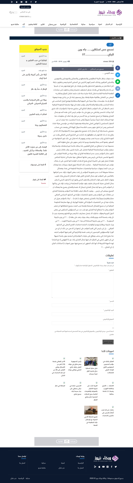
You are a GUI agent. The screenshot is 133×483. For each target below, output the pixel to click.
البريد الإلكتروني (108, 310)
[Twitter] (117, 74)
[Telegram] (117, 88)
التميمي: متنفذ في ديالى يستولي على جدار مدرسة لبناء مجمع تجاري (75, 389)
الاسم (111, 301)
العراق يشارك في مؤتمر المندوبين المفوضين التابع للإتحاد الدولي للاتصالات (108, 367)
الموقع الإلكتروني (108, 319)
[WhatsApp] (117, 81)
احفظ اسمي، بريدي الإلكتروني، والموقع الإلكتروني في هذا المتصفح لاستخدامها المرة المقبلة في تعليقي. (84, 333)
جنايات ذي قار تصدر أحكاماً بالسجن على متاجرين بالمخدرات (107, 412)
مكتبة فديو (42, 467)
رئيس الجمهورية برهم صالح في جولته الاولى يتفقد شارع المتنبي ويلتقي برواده (74, 365)
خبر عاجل (62, 467)
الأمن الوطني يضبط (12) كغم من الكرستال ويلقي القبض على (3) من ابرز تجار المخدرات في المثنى (58, 368)
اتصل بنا (81, 467)
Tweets (43, 183)
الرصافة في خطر (60, 385)
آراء (110, 44)
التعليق (111, 270)
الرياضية (21, 478)
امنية (63, 462)
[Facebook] (117, 68)
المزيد (23, 56)
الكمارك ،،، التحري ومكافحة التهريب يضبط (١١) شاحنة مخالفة (108, 389)
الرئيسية (81, 462)
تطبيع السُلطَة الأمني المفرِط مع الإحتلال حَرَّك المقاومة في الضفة (90, 420)
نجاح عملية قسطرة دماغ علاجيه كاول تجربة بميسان (91, 371)
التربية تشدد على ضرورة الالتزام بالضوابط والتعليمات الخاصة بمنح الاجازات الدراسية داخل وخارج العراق (90, 392)
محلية (44, 462)
